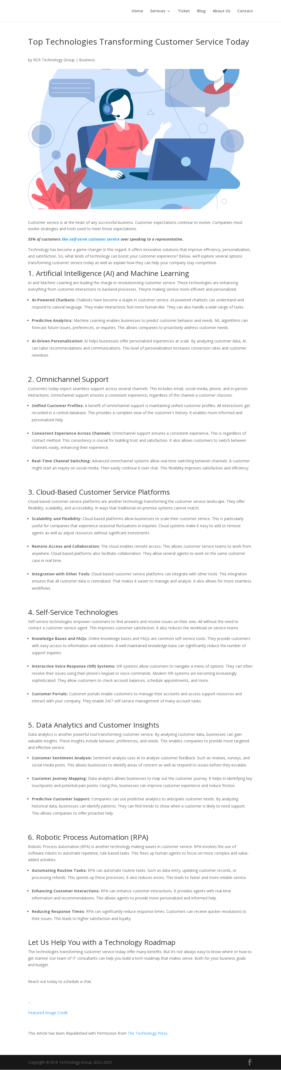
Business (87, 59)
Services (157, 11)
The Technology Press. (148, 1033)
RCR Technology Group (54, 59)
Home (137, 11)
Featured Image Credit (48, 1012)
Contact (245, 11)
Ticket (184, 11)
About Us (221, 11)
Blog (201, 11)
